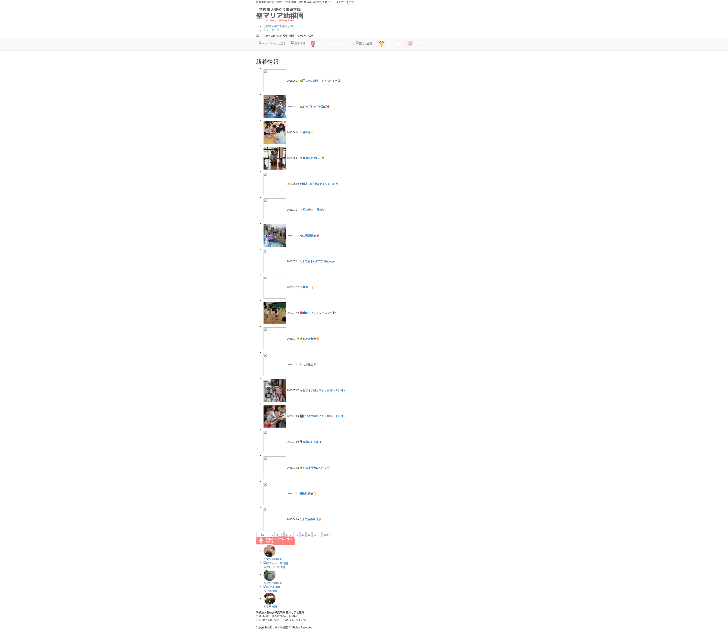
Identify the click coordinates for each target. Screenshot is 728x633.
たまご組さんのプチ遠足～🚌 (317, 261)
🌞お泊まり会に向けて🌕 (315, 467)
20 (302, 534)
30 (309, 534)
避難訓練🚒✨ (308, 493)
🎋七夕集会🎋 (308, 364)
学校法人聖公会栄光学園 (278, 26)
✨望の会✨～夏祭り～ (313, 209)
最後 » (327, 534)
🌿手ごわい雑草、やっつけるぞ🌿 (320, 80)
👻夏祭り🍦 (307, 287)
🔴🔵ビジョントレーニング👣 (318, 313)
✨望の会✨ (307, 132)
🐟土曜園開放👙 (309, 235)
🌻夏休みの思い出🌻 (312, 158)
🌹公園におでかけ (310, 441)
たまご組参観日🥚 (310, 519)
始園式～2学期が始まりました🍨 (319, 184)
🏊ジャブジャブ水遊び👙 (315, 106)
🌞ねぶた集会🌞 (309, 338)
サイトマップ (271, 30)
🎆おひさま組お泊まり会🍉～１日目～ (323, 416)
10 (296, 534)
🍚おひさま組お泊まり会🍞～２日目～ (323, 390)
